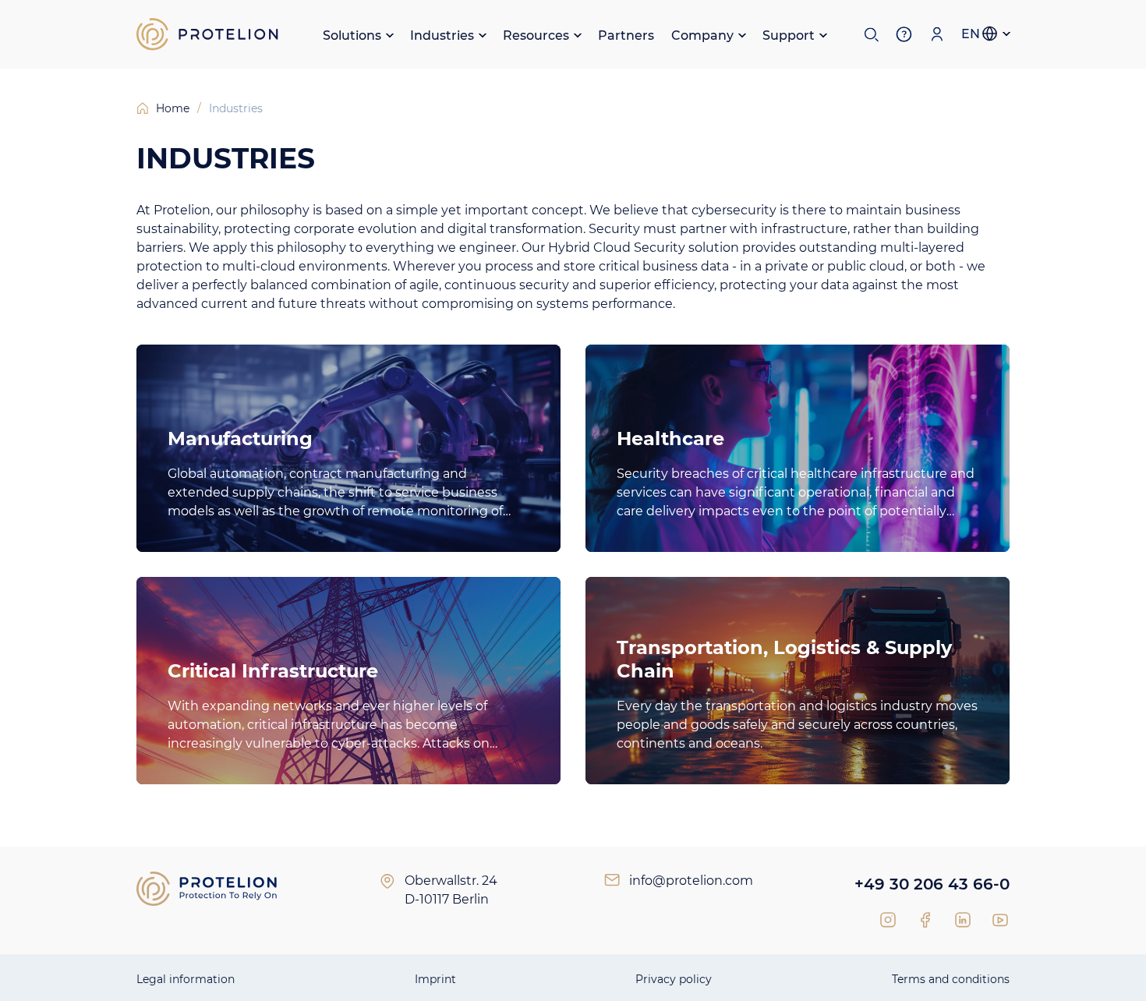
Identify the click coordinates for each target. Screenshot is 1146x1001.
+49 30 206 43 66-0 (932, 884)
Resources (536, 35)
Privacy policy (673, 979)
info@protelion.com (691, 880)
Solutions (352, 35)
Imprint (435, 979)
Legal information (185, 979)
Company (702, 35)
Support (788, 35)
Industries (442, 35)
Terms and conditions (951, 979)
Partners (626, 35)
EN (970, 34)
